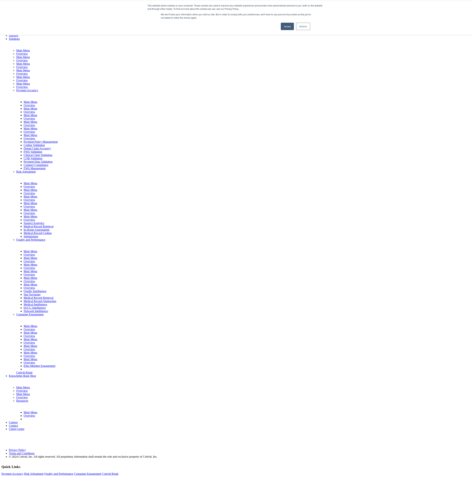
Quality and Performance (58, 473)
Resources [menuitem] (22, 400)
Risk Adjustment (34, 473)
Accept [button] (287, 26)
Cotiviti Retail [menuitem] (24, 372)
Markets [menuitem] (13, 35)
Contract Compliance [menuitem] (36, 165)
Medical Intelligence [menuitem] (35, 304)
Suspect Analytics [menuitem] (34, 223)
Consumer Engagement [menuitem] (30, 314)
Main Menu (23, 50)
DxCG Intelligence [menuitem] (35, 307)
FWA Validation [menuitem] (33, 151)
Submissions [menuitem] (31, 236)
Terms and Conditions (21, 453)
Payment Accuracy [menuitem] (27, 90)
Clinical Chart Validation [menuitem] (38, 155)
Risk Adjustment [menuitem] (26, 171)
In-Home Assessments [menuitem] (36, 229)
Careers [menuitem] (13, 422)
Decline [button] (303, 26)
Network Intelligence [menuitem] (36, 311)
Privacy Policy (17, 450)
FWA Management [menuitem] (35, 168)
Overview (22, 53)
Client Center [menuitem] (16, 429)
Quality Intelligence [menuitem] (35, 291)
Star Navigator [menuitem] (32, 294)
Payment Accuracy (12, 473)
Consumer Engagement (87, 473)
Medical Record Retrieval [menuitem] (38, 226)
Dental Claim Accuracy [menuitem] (37, 148)
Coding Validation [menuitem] (34, 145)
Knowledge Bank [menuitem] (19, 375)
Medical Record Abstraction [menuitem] (40, 301)
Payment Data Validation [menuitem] (38, 161)
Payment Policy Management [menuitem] (41, 141)
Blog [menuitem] (33, 375)
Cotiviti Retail (110, 473)
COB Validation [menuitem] (33, 158)
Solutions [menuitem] (14, 38)
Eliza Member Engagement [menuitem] (39, 365)
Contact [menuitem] (13, 425)
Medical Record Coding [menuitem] (38, 233)
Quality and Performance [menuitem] (30, 239)
